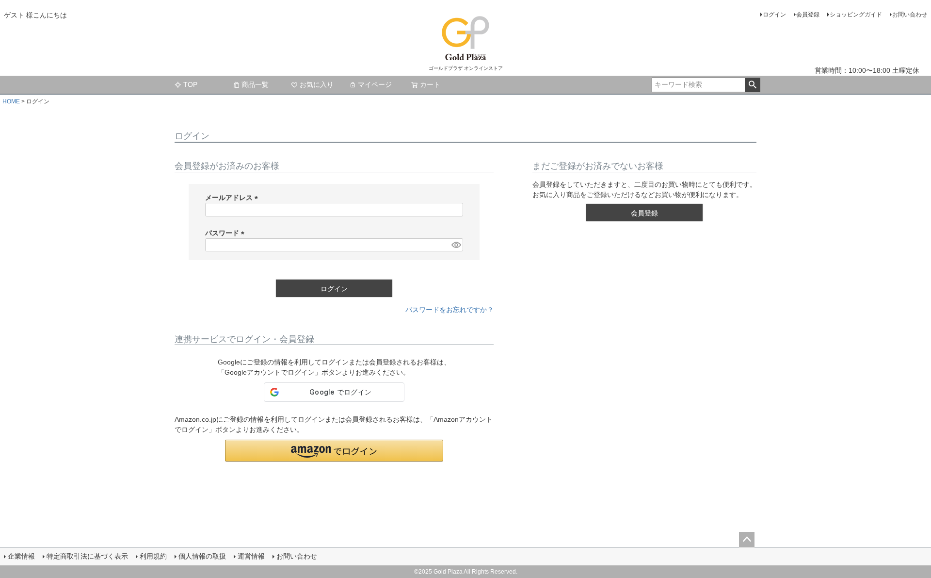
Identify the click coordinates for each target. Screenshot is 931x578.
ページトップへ (746, 539)
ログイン (774, 14)
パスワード (226, 233)
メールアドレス (233, 197)
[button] (334, 451)
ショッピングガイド (856, 14)
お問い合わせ (909, 14)
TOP (190, 84)
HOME (11, 101)
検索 (752, 85)
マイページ (375, 84)
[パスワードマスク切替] (456, 245)
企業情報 (21, 556)
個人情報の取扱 (202, 556)
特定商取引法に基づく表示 (87, 556)
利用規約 (153, 556)
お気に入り (317, 84)
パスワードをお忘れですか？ (449, 310)
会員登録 (807, 14)
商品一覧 (255, 84)
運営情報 (251, 556)
